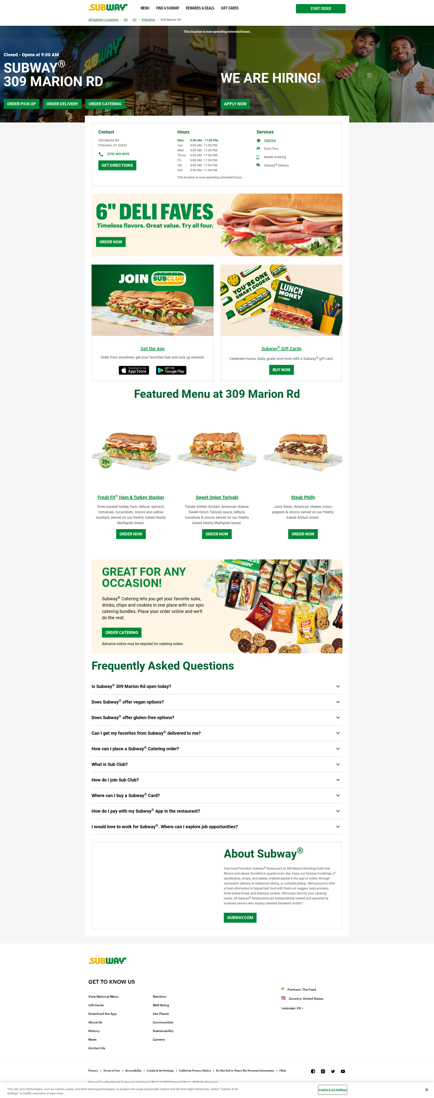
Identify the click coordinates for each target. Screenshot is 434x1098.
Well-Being (161, 1005)
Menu (145, 8)
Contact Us (96, 1048)
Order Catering (105, 103)
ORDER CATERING (121, 632)
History (94, 1031)
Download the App (102, 1014)
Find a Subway (167, 8)
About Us (95, 1022)
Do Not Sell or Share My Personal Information (245, 1070)
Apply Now (235, 103)
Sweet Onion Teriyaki (217, 497)
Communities (163, 1022)
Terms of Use (111, 1070)
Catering (270, 140)
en (291, 1008)
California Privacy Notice (195, 1070)
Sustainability (163, 1031)
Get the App (153, 348)
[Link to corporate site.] (107, 975)
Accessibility (133, 1070)
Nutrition (159, 996)
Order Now (110, 241)
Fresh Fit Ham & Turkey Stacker (131, 497)
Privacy (93, 1070)
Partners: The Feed (302, 989)
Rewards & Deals (200, 8)
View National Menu (103, 996)
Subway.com (240, 917)
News (92, 1039)
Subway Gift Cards (282, 348)
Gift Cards (230, 8)
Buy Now (281, 369)
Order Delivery (62, 103)
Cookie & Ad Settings (160, 1070)
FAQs (282, 1070)
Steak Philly (303, 497)
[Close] (427, 1090)
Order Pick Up (21, 103)
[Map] (153, 885)
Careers (159, 1039)
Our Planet (161, 1014)
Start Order (321, 9)
